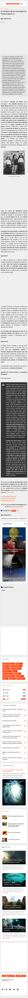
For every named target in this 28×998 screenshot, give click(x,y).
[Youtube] (10, 989)
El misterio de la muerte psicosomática (10, 564)
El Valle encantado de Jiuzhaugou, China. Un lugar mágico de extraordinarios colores (16, 825)
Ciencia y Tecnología (7, 676)
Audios (4, 678)
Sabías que (16, 673)
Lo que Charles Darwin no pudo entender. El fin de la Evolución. (12, 928)
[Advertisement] (14, 39)
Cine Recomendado (14, 666)
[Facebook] (2, 989)
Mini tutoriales (20, 678)
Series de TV (18, 676)
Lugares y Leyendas (7, 663)
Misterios (6, 8)
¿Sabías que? (6, 671)
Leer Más (6, 893)
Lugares (4, 666)
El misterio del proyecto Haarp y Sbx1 (13, 578)
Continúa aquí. (10, 492)
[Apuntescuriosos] (17, 989)
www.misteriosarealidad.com (8, 498)
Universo (11, 678)
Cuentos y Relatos (14, 668)
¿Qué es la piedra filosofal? (14, 832)
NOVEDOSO (5, 811)
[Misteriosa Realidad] (12, 4)
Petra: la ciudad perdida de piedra (16, 816)
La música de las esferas (14, 839)
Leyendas (5, 668)
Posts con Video (6, 673)
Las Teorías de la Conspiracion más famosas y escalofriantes (13, 550)
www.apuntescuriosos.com (8, 500)
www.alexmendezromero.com (8, 496)
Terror (13, 671)
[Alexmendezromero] (14, 989)
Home (2, 8)
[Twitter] (6, 989)
